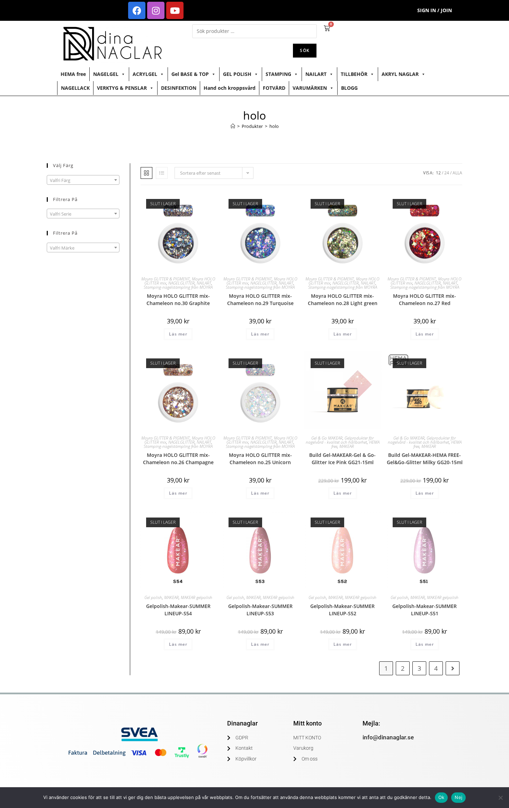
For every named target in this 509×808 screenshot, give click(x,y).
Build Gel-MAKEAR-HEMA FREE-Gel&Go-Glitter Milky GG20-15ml (425, 459)
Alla (457, 173)
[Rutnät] (146, 173)
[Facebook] (136, 10)
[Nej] (500, 797)
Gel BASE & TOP (190, 74)
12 (438, 173)
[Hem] (233, 126)
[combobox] (83, 180)
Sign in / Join (434, 10)
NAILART (316, 74)
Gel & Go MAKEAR (326, 438)
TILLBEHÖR (354, 74)
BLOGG (349, 88)
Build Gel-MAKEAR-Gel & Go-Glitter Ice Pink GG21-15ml (342, 459)
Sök (305, 50)
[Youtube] (175, 10)
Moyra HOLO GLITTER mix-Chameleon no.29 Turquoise (260, 299)
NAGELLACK (75, 88)
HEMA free (73, 74)
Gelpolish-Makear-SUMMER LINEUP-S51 (424, 610)
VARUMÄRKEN (310, 88)
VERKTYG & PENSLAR (122, 88)
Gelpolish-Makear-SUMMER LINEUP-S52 (342, 610)
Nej (458, 797)
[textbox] (83, 180)
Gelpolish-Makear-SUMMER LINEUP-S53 (260, 610)
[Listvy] (162, 173)
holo (274, 126)
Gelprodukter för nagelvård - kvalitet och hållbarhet (340, 440)
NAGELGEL (105, 74)
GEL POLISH (237, 74)
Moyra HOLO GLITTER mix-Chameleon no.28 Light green (342, 299)
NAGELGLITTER (181, 283)
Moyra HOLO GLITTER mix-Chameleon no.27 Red (424, 299)
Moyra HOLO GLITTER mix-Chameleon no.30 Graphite (178, 299)
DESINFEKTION (178, 88)
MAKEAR (346, 446)
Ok (441, 797)
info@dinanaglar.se (388, 737)
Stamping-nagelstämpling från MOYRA (178, 287)
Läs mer (178, 334)
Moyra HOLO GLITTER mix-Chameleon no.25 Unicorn (260, 459)
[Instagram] (155, 10)
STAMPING (278, 74)
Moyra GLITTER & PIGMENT (165, 279)
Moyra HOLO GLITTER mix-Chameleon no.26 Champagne (178, 459)
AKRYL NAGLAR (400, 74)
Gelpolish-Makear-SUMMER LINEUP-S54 (178, 610)
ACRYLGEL (145, 74)
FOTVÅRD (274, 88)
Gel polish (153, 597)
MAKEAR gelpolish (196, 597)
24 (446, 173)
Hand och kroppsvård (230, 88)
